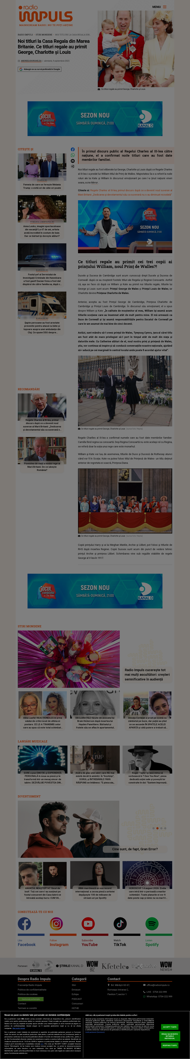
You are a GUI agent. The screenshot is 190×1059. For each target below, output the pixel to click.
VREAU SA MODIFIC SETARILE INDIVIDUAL (169, 1036)
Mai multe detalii (19, 1028)
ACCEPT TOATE (170, 1027)
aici (42, 1044)
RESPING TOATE (170, 1045)
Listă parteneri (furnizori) (95, 1032)
